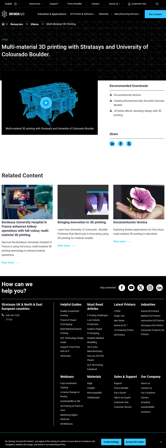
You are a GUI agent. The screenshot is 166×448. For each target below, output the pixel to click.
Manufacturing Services (126, 14)
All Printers (119, 334)
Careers (95, 3)
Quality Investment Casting (69, 313)
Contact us (146, 388)
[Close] (160, 442)
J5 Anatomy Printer (124, 330)
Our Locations (148, 392)
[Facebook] (120, 143)
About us (113, 3)
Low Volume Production (93, 322)
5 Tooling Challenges (97, 315)
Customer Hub (138, 3)
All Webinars (66, 424)
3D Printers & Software (81, 14)
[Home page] (2, 24)
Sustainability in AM (70, 401)
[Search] (157, 3)
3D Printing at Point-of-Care (71, 408)
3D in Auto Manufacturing (94, 349)
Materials (103, 14)
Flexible (91, 388)
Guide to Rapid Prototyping (94, 331)
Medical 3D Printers (150, 316)
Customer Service (122, 407)
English (9, 3)
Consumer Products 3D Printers (152, 332)
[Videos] (42, 24)
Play (56, 102)
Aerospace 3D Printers (152, 325)
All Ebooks (65, 356)
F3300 (117, 311)
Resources (34, 3)
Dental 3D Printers (150, 311)
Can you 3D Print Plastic (95, 358)
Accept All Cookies (135, 442)
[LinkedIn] (112, 143)
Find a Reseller (74, 3)
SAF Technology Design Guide (72, 340)
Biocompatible (94, 392)
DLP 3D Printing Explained (95, 367)
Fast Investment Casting (68, 385)
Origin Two (119, 316)
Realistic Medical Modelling (95, 340)
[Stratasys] (13, 14)
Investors (145, 412)
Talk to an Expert (122, 397)
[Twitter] (129, 143)
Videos (35, 24)
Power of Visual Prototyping (68, 322)
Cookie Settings (111, 442)
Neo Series (119, 320)
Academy (145, 402)
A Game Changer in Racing (70, 394)
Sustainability (147, 407)
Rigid (89, 383)
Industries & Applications (52, 14)
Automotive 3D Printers (152, 320)
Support (54, 3)
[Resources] (27, 24)
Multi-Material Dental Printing (70, 331)
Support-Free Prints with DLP (70, 349)
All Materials (93, 397)
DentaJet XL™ (121, 325)
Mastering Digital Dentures (68, 417)
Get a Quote (120, 392)
